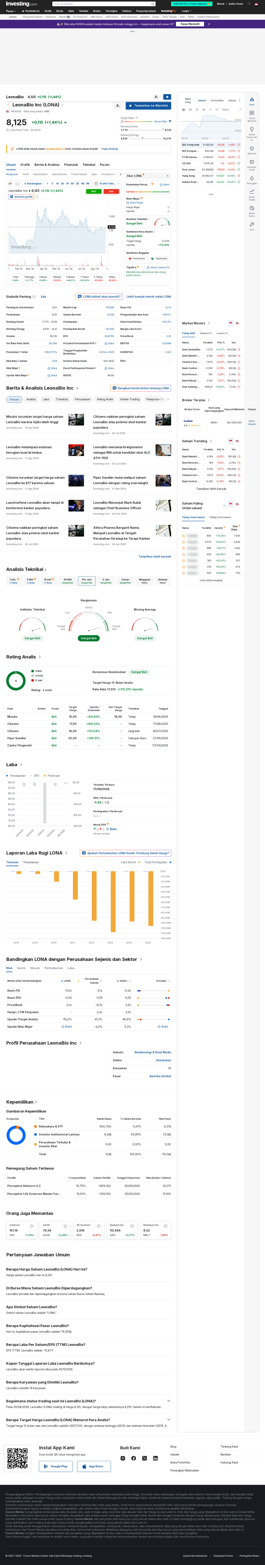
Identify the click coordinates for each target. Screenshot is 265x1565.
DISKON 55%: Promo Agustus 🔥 (191, 4)
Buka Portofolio (180, 1462)
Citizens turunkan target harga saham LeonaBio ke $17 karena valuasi (35, 480)
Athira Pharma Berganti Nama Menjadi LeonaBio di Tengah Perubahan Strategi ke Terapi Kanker (121, 533)
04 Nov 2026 (106, 352)
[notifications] (249, 3)
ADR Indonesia (129, 17)
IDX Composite (190, 144)
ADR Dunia (112, 17)
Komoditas (217, 100)
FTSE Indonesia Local (194, 157)
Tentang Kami (229, 1446)
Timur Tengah (169, 17)
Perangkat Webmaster (185, 1470)
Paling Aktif (188, 333)
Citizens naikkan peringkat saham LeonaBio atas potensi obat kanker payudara (120, 422)
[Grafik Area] (17, 184)
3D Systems (83, 1225)
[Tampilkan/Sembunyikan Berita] (96, 184)
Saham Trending (194, 441)
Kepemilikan (40, 174)
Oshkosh (15, 1225)
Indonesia (50, 17)
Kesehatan (163, 1060)
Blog (173, 1446)
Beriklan (226, 1454)
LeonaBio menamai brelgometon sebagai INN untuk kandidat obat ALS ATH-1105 (121, 452)
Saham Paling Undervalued (192, 505)
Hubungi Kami (229, 1462)
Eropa (155, 17)
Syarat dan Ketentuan (195, 1555)
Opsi (94, 174)
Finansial (71, 165)
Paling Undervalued (193, 517)
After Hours (96, 17)
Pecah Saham (79, 174)
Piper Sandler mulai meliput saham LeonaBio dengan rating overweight (120, 480)
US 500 (186, 163)
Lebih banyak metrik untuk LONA (148, 296)
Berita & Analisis (47, 165)
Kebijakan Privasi (223, 1555)
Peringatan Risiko (249, 1555)
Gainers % (206, 333)
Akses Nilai (160, 121)
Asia (182, 17)
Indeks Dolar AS (191, 182)
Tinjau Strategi (109, 148)
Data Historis (59, 174)
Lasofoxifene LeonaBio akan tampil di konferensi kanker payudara (35, 505)
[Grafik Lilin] (10, 184)
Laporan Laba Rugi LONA (34, 853)
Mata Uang (188, 100)
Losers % (222, 333)
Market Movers (193, 323)
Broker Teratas (193, 400)
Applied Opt (117, 1225)
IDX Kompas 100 (191, 150)
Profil (26, 174)
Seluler (175, 1454)
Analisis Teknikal (24, 569)
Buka (68, 1026)
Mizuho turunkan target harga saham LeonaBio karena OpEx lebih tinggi (34, 419)
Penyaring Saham (146, 11)
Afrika (191, 17)
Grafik (25, 165)
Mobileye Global (152, 1225)
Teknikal (88, 165)
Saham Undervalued (208, 17)
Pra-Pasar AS (80, 17)
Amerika (144, 17)
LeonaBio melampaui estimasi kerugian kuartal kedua (29, 449)
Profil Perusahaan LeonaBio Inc (41, 1043)
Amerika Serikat (160, 1076)
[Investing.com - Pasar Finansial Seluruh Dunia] (21, 4)
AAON (46, 1225)
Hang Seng (188, 175)
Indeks (202, 100)
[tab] (14, 581)
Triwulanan (31, 862)
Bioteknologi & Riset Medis (153, 1052)
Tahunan (12, 862)
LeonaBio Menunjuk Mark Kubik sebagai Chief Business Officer (117, 505)
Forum (104, 165)
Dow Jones (188, 169)
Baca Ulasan (252, 422)
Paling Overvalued (220, 517)
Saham (13, 17)
